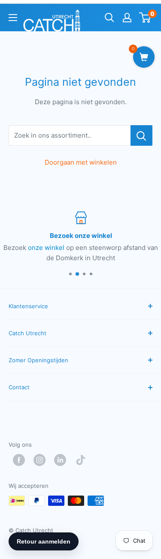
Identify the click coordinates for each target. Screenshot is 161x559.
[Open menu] (13, 17)
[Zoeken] (109, 17)
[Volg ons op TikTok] (83, 460)
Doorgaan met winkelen (81, 162)
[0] (145, 17)
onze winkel (46, 247)
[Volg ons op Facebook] (21, 460)
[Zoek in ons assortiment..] (141, 135)
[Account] (127, 17)
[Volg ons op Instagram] (41, 460)
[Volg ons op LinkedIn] (62, 460)
